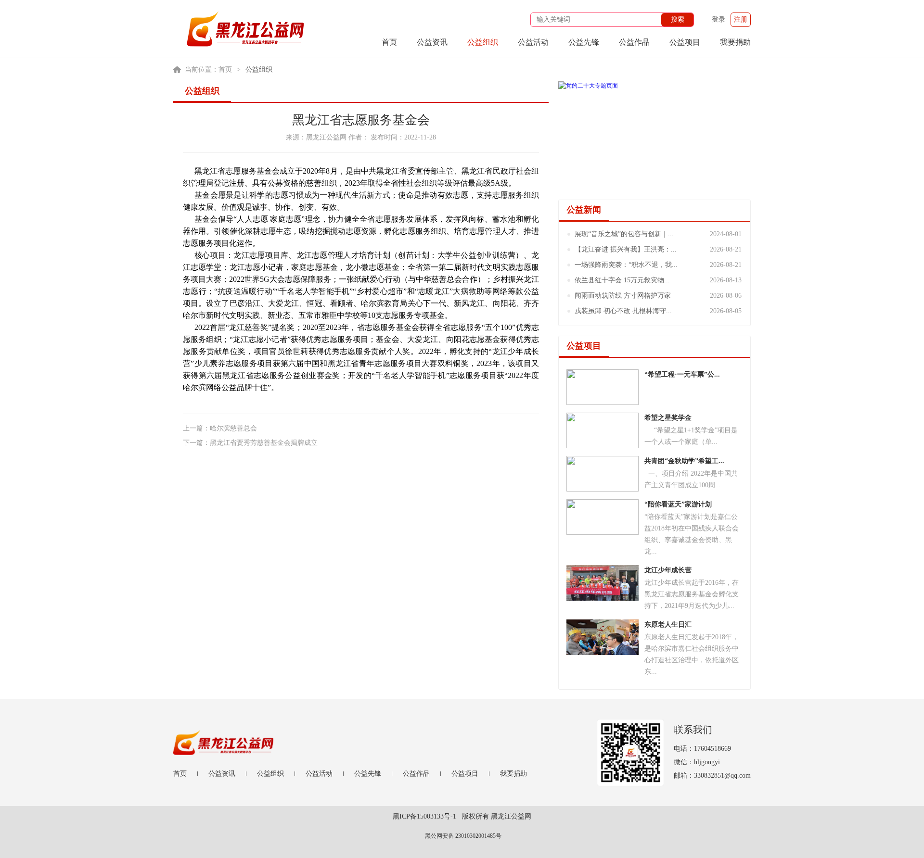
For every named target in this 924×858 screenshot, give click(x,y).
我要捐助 (735, 42)
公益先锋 (583, 42)
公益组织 (482, 42)
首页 (389, 42)
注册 (740, 19)
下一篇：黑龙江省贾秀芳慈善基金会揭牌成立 (250, 442)
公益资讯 (432, 42)
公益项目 (684, 42)
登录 (718, 19)
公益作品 (634, 42)
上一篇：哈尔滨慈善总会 (220, 428)
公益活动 (533, 42)
